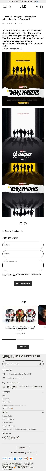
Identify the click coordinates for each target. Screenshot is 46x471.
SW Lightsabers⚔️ (22, 466)
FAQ (3, 395)
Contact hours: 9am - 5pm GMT (19, 374)
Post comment (23, 283)
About (32, 467)
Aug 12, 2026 (20, 333)
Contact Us (6, 402)
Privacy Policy (7, 416)
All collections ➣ (16, 463)
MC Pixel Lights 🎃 (8, 467)
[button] (4, 6)
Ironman (17, 465)
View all (23, 347)
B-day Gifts (22, 467)
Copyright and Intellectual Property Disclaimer (19, 429)
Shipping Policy (8, 419)
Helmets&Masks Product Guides (14, 405)
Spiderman (28, 465)
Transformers (7, 466)
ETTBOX (9, 469)
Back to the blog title (14, 231)
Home (4, 463)
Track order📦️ (7, 408)
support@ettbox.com (15, 378)
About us (5, 399)
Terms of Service (8, 426)
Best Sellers (28, 463)
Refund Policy (7, 423)
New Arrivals (6, 465)
